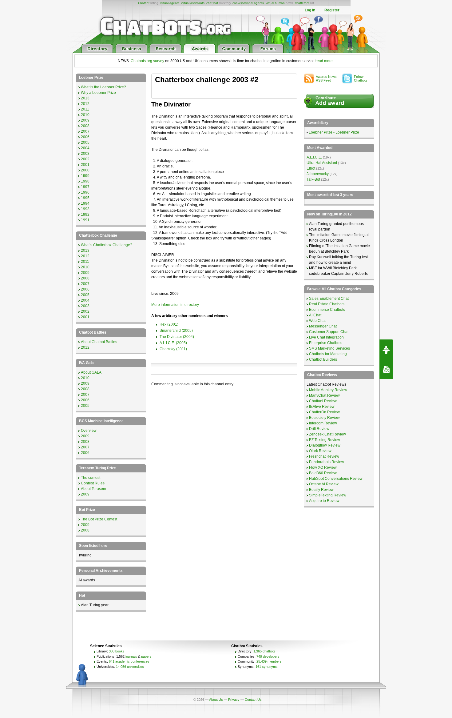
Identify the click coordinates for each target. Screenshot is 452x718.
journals (131, 656)
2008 (85, 126)
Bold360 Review (323, 473)
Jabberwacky (318, 174)
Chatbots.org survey (147, 61)
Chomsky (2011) (173, 349)
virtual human (275, 3)
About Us (216, 699)
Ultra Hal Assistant (322, 163)
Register (331, 10)
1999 (85, 176)
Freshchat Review (324, 456)
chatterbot (302, 3)
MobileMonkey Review (328, 390)
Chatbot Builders (323, 359)
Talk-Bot (313, 179)
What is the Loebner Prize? (103, 87)
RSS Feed (327, 78)
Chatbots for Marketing (328, 354)
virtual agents (169, 3)
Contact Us (253, 699)
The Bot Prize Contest (99, 519)
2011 (85, 109)
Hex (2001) (169, 324)
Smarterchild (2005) (176, 330)
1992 (85, 214)
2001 (85, 164)
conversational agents (248, 3)
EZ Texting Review (324, 440)
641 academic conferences (129, 661)
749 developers (268, 656)
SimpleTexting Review (327, 495)
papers (146, 656)
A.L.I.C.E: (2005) (173, 343)
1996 (85, 192)
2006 (85, 137)
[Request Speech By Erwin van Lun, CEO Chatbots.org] (386, 349)
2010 (85, 115)
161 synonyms (267, 666)
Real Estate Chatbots (326, 304)
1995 (85, 198)
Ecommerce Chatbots (327, 309)
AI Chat (315, 315)
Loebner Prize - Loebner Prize (334, 132)
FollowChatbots (360, 78)
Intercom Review (323, 423)
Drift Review (319, 429)
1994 (85, 203)
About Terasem (93, 489)
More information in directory (175, 305)
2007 (85, 131)
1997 (85, 187)
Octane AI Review (324, 484)
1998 (85, 181)
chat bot (212, 3)
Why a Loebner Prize (98, 92)
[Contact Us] (386, 369)
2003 (85, 153)
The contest (90, 477)
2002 (85, 159)
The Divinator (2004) (177, 337)
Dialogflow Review (324, 445)
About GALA (91, 372)
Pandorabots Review (326, 462)
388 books (117, 651)
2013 (85, 98)
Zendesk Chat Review (327, 434)
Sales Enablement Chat (329, 298)
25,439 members (269, 661)
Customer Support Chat (328, 332)
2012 (85, 104)
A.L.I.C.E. (314, 157)
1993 (85, 209)
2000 (85, 170)
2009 (85, 120)
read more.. (325, 61)
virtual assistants (192, 3)
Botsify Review (321, 489)
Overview (89, 430)
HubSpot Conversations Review (336, 478)
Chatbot (143, 3)
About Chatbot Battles (99, 342)
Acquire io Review (324, 501)
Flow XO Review (323, 467)
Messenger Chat (323, 326)
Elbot (311, 168)
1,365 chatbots (264, 651)
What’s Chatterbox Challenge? (106, 245)
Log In (310, 10)
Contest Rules (93, 483)
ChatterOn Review (324, 412)
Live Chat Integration (326, 337)
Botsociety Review (324, 417)
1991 (85, 220)
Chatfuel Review (323, 401)
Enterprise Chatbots (325, 343)
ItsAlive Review (322, 406)
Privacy (234, 699)
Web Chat (317, 321)
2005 (85, 142)
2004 (85, 148)
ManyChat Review (324, 395)
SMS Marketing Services (329, 348)
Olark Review (320, 451)
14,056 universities (130, 666)
